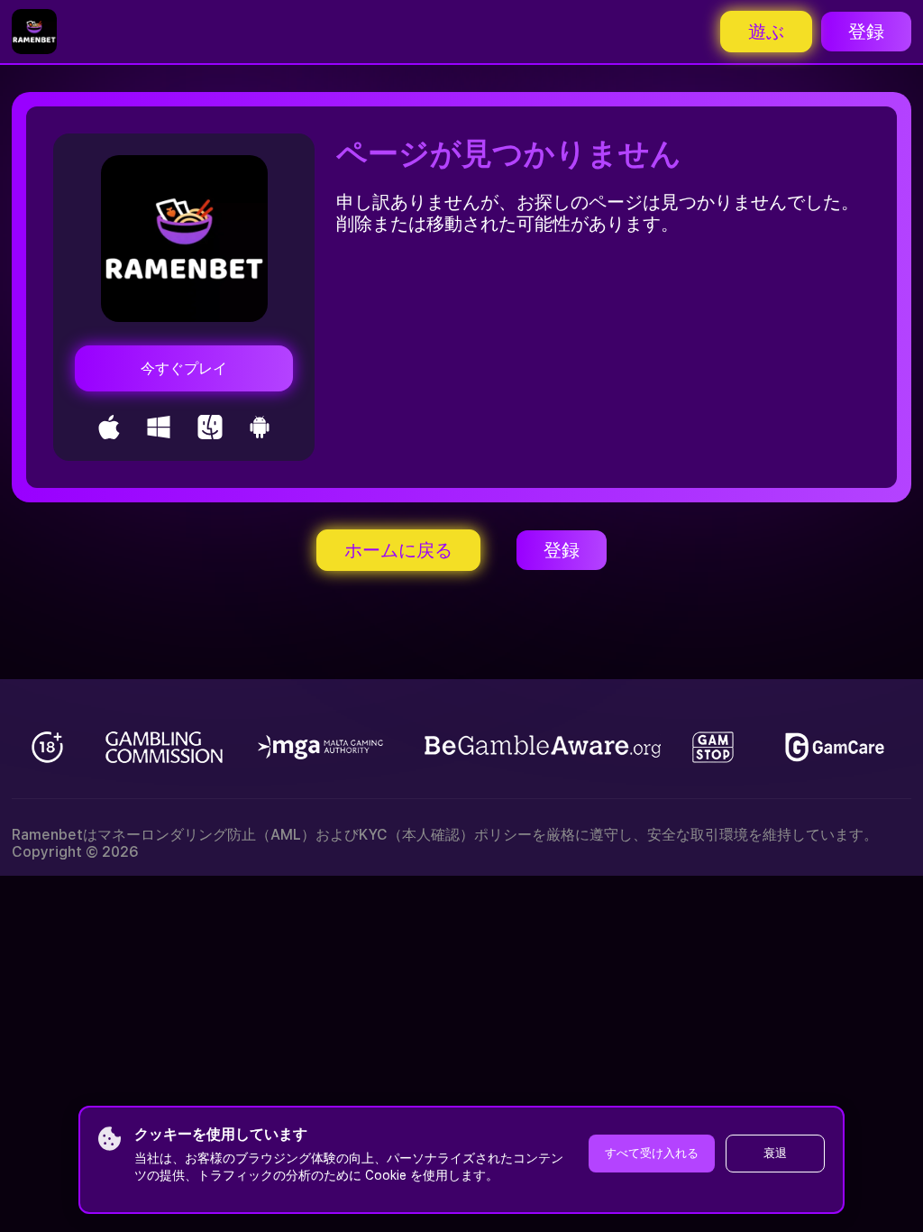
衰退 (775, 1153)
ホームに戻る (398, 550)
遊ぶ (766, 31)
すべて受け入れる (652, 1153)
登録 (866, 31)
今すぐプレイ (184, 368)
